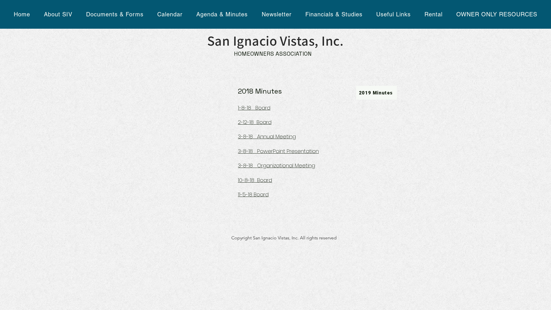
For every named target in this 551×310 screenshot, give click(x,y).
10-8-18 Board (255, 180)
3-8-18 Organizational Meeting (276, 165)
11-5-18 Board (253, 194)
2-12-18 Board (254, 122)
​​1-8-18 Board (254, 107)
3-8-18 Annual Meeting (267, 136)
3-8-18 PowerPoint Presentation (278, 151)
